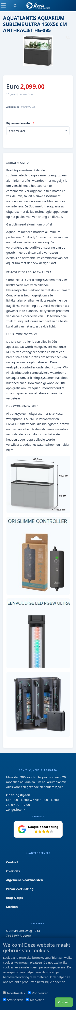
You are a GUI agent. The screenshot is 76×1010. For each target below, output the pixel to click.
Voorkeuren (40, 993)
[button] (38, 829)
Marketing (37, 1000)
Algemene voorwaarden (24, 880)
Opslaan (64, 1002)
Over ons (13, 871)
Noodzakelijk (16, 993)
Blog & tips (14, 898)
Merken (12, 907)
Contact (12, 862)
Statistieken (15, 1000)
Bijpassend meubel (18, 123)
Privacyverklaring (20, 889)
